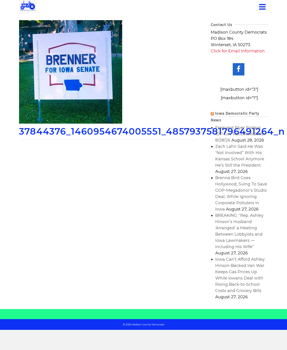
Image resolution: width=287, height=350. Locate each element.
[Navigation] (262, 6)
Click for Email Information (238, 51)
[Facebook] (238, 69)
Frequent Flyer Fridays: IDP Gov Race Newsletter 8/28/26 (240, 134)
